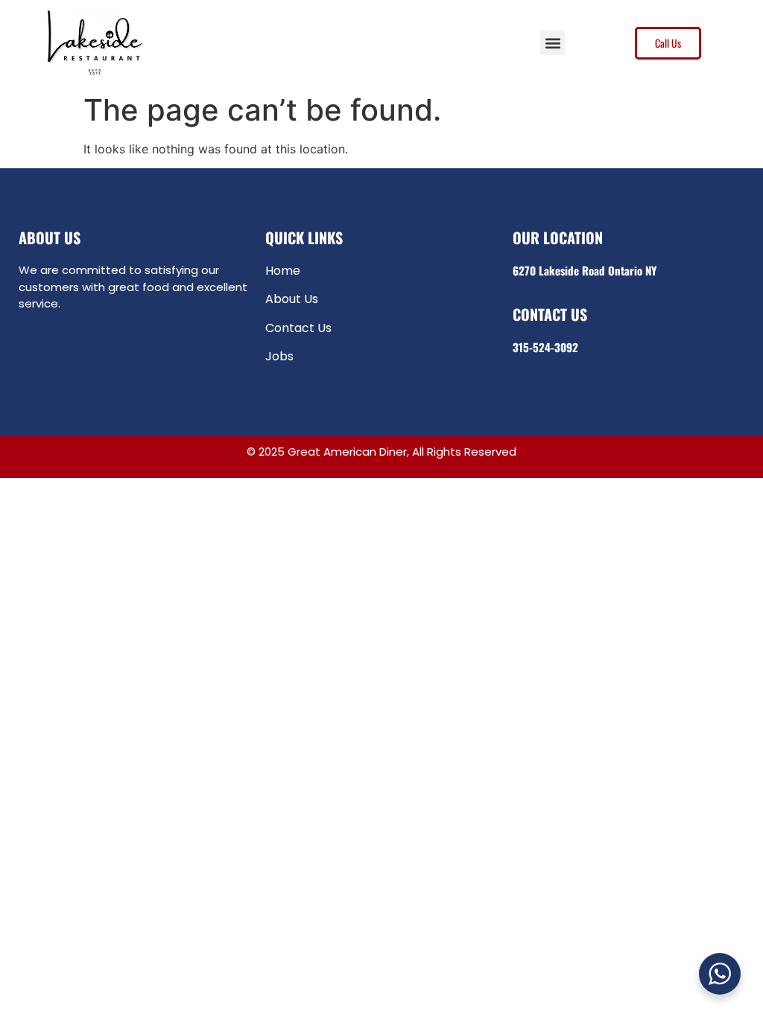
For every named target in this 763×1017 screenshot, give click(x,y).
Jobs (279, 356)
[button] (552, 43)
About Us (291, 298)
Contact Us (298, 328)
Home (282, 270)
